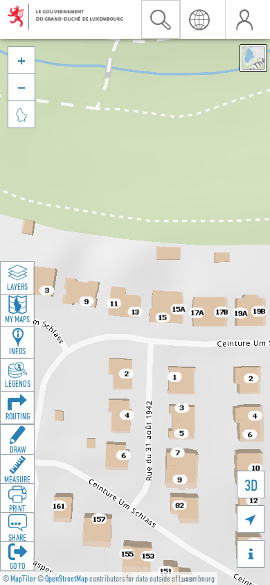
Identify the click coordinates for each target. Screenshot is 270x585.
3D (251, 484)
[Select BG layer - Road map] (253, 58)
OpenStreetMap (66, 578)
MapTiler (23, 578)
